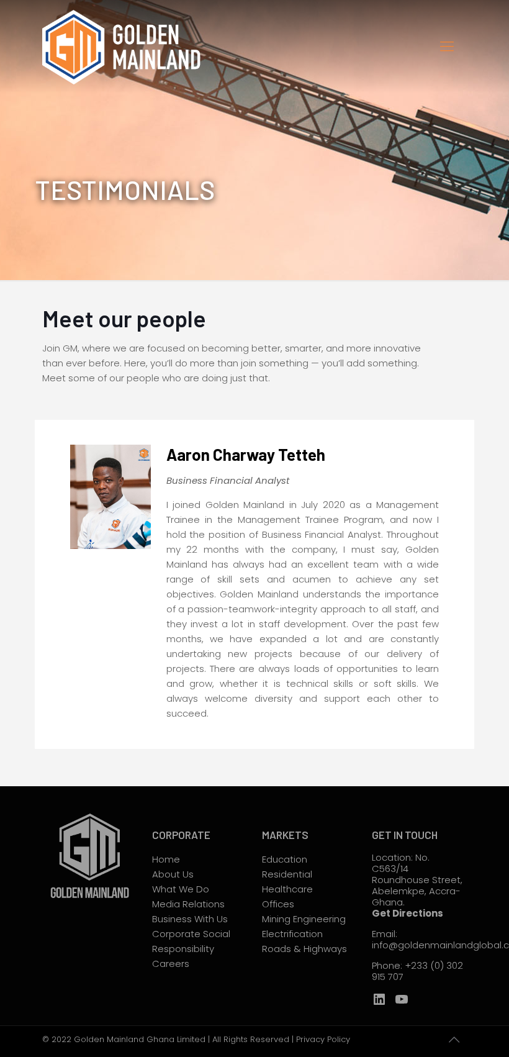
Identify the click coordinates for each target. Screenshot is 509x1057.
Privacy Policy (323, 1039)
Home (166, 859)
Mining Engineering (304, 918)
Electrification (292, 933)
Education (284, 859)
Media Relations (188, 903)
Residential (287, 874)
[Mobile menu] (446, 46)
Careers (170, 963)
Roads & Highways (304, 948)
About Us (173, 874)
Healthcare (287, 889)
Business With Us (190, 918)
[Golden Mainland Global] (125, 46)
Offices (278, 903)
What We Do (180, 889)
